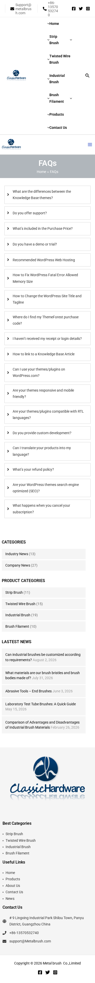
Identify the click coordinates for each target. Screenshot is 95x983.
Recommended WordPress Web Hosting (44, 260)
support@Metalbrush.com (30, 941)
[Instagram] (88, 9)
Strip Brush (14, 592)
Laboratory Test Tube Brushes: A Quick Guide (40, 704)
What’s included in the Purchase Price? (43, 228)
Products (13, 879)
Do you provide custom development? (42, 433)
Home (10, 873)
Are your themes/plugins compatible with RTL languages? (48, 414)
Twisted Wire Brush (20, 604)
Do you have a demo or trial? (35, 244)
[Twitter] (81, 9)
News (10, 899)
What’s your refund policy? (33, 469)
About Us (13, 886)
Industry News (16, 554)
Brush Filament (17, 626)
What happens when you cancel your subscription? (41, 508)
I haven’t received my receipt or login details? (47, 339)
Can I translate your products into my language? (42, 451)
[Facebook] (74, 9)
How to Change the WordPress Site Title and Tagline (47, 299)
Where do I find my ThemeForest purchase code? (46, 320)
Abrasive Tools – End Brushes (28, 691)
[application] (69, 40)
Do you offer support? (30, 213)
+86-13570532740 (24, 933)
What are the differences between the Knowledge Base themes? (42, 194)
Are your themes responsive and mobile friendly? (43, 393)
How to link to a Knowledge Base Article (43, 354)
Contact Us (14, 892)
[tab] (48, 195)
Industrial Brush (17, 615)
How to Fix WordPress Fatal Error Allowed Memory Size (45, 278)
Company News (17, 565)
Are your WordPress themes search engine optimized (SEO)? (46, 488)
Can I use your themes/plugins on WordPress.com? (39, 372)
